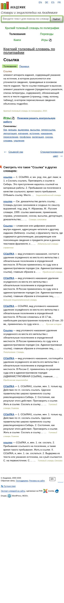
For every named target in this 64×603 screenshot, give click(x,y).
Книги (17, 40)
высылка (35, 129)
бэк (5, 129)
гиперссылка (48, 129)
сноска (49, 137)
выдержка (23, 129)
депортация (10, 133)
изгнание (23, 133)
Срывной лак (16, 151)
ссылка (7, 177)
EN (40, 2)
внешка (12, 129)
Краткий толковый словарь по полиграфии (32, 28)
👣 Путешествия (8, 486)
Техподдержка (22, 481)
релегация (38, 137)
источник (34, 133)
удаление (19, 140)
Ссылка (8, 225)
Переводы (46, 34)
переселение (10, 137)
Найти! (56, 19)
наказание (46, 133)
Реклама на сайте (37, 481)
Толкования (17, 34)
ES (52, 2)
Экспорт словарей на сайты (13, 491)
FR (59, 2)
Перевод (24, 66)
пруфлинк (25, 137)
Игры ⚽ (46, 40)
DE (46, 2)
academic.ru (13, 5)
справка (7, 140)
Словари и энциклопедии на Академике (29, 12)
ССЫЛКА (8, 253)
